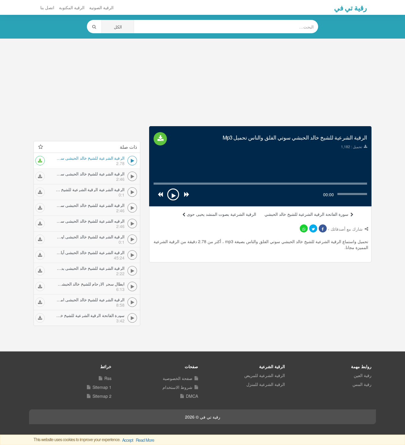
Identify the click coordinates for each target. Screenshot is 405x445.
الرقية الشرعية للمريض (264, 375)
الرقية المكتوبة (71, 7)
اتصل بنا (47, 7)
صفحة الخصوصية (177, 378)
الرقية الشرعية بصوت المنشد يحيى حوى (221, 214)
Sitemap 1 (102, 387)
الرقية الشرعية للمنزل (265, 384)
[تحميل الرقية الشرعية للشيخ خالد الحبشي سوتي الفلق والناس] (160, 138)
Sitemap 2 (102, 396)
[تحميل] (40, 160)
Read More (145, 440)
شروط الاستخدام (177, 387)
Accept (127, 440)
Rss (107, 378)
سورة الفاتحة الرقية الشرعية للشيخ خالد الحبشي (306, 214)
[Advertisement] (202, 81)
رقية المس (362, 384)
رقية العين (362, 375)
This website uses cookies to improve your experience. (94, 439)
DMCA (192, 396)
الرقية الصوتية (101, 7)
